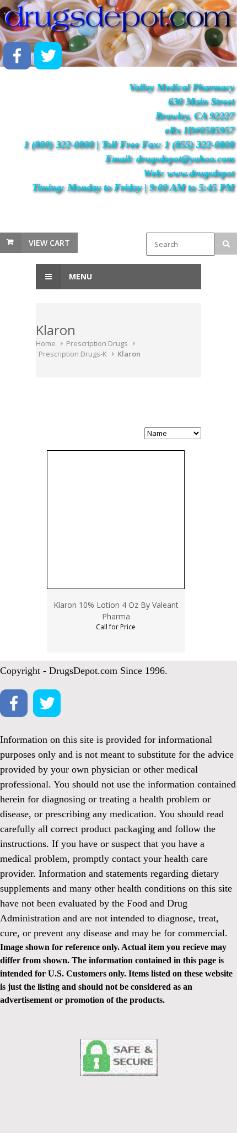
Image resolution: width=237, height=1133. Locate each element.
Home (46, 343)
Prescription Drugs (97, 343)
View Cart (49, 243)
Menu (79, 276)
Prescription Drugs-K (73, 354)
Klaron (129, 354)
